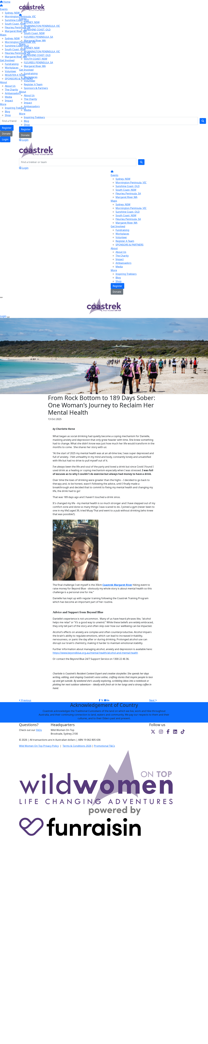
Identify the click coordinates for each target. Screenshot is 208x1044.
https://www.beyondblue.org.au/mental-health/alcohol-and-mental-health (95, 652)
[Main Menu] (1, 297)
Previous (26, 700)
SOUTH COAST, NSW (35, 58)
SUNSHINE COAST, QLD (37, 29)
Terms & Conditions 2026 (77, 746)
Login (24, 140)
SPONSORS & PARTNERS (129, 244)
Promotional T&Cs (104, 746)
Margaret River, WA (35, 40)
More (22, 113)
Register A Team (33, 84)
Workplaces (30, 77)
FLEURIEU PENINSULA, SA (38, 37)
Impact (28, 102)
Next (152, 700)
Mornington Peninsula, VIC (131, 182)
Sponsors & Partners (36, 88)
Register (26, 129)
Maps (22, 44)
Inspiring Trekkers (34, 117)
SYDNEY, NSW (32, 22)
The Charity (30, 99)
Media (27, 110)
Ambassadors (32, 106)
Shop (27, 124)
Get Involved (26, 69)
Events (23, 18)
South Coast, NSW (34, 33)
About (22, 91)
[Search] (141, 162)
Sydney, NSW (123, 179)
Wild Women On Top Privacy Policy (39, 746)
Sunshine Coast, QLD (128, 186)
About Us (29, 95)
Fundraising (31, 73)
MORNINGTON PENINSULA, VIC (42, 26)
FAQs (39, 730)
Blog (26, 121)
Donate (25, 135)
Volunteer (29, 80)
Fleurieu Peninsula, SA (128, 193)
